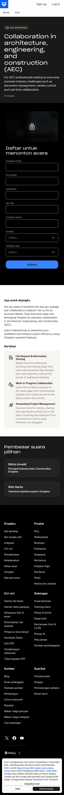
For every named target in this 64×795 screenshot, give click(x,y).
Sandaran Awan (13, 637)
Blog (6, 676)
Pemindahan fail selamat (13, 624)
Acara (6, 12)
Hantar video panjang (16, 606)
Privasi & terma (42, 612)
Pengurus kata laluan (16, 631)
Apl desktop (11, 531)
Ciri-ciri (8, 548)
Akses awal (10, 566)
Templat (8, 571)
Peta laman (40, 639)
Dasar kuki (40, 618)
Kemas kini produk (45, 583)
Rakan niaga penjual (16, 711)
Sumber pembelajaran (47, 645)
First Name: (11, 175)
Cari (17, 12)
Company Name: (14, 217)
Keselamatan (11, 560)
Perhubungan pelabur (47, 687)
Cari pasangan (12, 722)
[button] (12, 753)
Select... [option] (13, 237)
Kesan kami (41, 693)
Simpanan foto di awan (14, 614)
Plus (36, 531)
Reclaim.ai (40, 560)
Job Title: (10, 203)
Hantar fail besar (13, 601)
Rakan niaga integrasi (16, 716)
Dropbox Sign (42, 566)
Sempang (39, 554)
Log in (56, 4)
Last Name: (11, 189)
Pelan (37, 577)
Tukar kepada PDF (14, 658)
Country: (10, 231)
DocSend (39, 571)
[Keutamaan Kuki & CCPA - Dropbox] (32, 775)
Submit (32, 264)
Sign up (41, 4)
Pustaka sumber (13, 687)
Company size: (13, 246)
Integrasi (9, 542)
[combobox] (32, 237)
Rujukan (9, 705)
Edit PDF (9, 643)
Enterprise (40, 548)
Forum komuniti (13, 699)
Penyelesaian (11, 554)
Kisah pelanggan (14, 682)
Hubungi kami (42, 606)
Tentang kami (42, 676)
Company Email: (14, 161)
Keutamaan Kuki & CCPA (45, 626)
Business (39, 542)
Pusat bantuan (42, 601)
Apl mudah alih (13, 537)
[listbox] (32, 252)
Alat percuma (12, 577)
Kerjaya (38, 682)
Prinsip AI (39, 633)
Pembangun (11, 693)
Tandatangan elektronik (12, 651)
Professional (41, 537)
